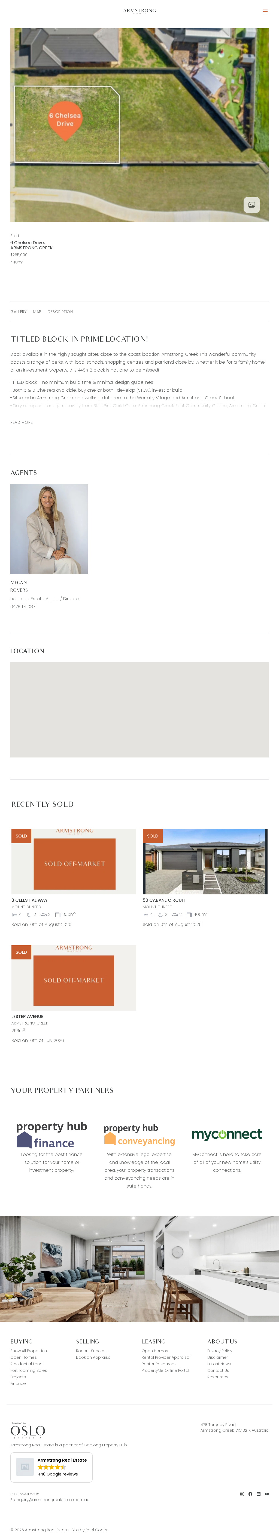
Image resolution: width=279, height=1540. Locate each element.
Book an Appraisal (93, 1357)
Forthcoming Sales (28, 1370)
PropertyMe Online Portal (165, 1370)
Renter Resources (159, 1364)
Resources (217, 1377)
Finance (18, 1383)
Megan (18, 583)
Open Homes (23, 1357)
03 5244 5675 (27, 1494)
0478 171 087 (22, 606)
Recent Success (92, 1351)
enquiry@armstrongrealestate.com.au (51, 1499)
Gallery (18, 311)
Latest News (219, 1364)
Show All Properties (28, 1351)
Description (60, 311)
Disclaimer (217, 1357)
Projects (18, 1377)
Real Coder (97, 1530)
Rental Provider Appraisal (166, 1357)
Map (37, 311)
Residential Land (26, 1364)
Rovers (19, 590)
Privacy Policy (219, 1351)
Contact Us (218, 1370)
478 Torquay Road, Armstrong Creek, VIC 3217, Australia (235, 1427)
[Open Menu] (265, 11)
